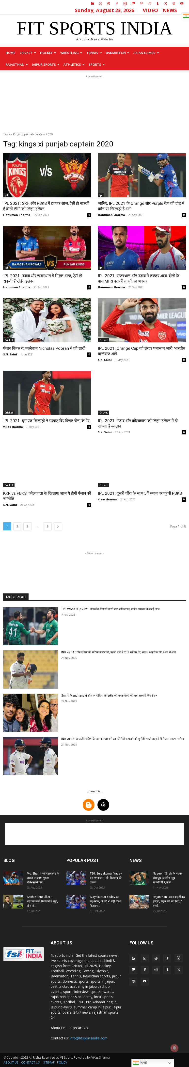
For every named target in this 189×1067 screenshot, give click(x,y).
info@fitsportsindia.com (89, 1038)
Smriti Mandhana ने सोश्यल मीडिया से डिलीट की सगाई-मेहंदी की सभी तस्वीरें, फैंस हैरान (109, 695)
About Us (58, 1027)
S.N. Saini (10, 354)
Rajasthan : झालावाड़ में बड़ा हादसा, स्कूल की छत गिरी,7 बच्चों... (169, 901)
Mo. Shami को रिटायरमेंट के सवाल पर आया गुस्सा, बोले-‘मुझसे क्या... (43, 878)
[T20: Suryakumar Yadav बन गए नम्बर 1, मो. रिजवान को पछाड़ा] (76, 878)
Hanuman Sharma (16, 215)
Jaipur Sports (44, 64)
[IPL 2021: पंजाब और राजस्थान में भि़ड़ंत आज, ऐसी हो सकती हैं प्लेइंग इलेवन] (47, 248)
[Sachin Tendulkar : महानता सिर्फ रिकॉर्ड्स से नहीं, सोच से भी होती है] (13, 901)
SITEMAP (49, 1062)
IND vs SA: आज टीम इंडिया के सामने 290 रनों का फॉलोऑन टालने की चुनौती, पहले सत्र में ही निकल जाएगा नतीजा (122, 739)
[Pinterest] (141, 3)
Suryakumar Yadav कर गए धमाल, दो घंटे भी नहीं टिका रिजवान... (105, 901)
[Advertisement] (94, 103)
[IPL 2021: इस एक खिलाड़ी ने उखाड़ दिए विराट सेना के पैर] (47, 393)
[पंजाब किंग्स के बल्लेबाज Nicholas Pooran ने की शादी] (47, 320)
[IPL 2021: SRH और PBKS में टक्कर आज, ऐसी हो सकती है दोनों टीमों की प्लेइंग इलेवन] (47, 175)
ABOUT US (10, 1062)
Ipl (6, 195)
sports (95, 64)
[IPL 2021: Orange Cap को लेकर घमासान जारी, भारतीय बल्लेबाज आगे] (142, 320)
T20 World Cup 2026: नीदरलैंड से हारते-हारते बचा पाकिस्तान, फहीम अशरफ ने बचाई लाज (110, 609)
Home (10, 52)
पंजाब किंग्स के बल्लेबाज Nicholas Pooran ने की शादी (44, 348)
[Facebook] (117, 3)
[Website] (173, 3)
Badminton (116, 52)
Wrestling (69, 52)
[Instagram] (125, 3)
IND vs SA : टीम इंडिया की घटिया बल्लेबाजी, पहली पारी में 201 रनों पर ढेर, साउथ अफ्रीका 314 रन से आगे (118, 652)
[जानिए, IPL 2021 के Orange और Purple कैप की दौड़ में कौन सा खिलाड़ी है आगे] (142, 175)
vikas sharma (13, 427)
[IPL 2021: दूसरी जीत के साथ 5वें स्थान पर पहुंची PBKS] (142, 465)
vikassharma (107, 499)
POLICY (62, 1062)
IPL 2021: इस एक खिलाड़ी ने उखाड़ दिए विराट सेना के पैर (46, 420)
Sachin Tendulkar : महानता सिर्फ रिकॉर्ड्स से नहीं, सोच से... (42, 901)
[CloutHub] (100, 3)
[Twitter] (165, 3)
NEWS (170, 10)
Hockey (46, 52)
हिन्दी (143, 1063)
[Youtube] (182, 3)
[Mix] (133, 3)
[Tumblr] (157, 3)
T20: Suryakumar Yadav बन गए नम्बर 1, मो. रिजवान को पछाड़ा (106, 878)
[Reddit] (149, 3)
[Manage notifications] (174, 1048)
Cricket (26, 52)
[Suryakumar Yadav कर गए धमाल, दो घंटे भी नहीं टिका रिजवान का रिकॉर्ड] (76, 901)
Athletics (72, 64)
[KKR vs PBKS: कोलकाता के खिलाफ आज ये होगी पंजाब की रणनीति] (47, 465)
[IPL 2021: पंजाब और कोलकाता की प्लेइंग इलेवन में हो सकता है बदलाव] (142, 393)
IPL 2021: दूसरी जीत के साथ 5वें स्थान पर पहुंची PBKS (140, 493)
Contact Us (79, 1027)
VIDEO (150, 10)
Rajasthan (15, 64)
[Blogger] (92, 3)
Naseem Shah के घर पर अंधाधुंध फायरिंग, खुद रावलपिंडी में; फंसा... (167, 878)
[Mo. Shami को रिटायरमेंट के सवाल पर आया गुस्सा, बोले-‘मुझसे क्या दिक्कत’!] (13, 878)
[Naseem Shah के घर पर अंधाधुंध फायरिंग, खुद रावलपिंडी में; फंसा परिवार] (139, 878)
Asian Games (144, 52)
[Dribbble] (108, 3)
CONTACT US (30, 1062)
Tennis (92, 52)
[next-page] (58, 526)
